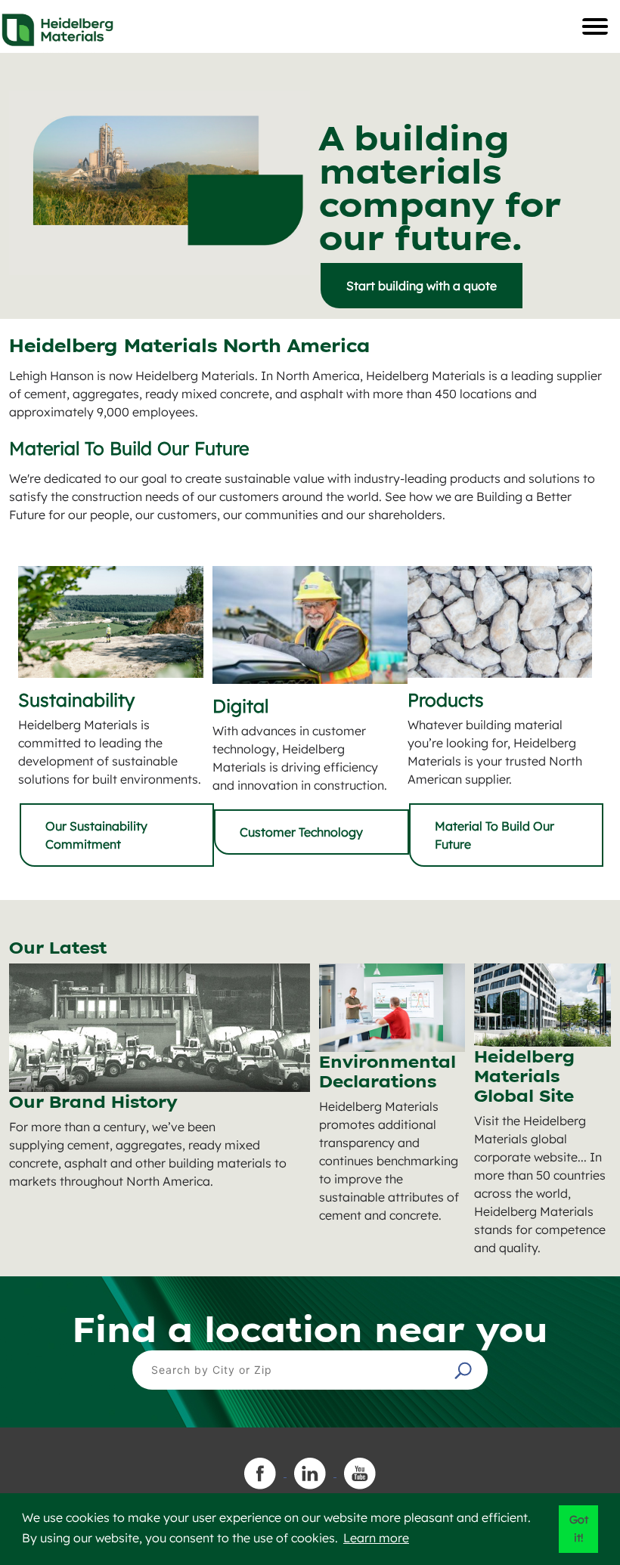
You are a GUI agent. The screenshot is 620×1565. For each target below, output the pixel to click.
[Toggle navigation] (595, 26)
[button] (465, 1370)
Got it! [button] (578, 1529)
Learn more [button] (376, 1537)
